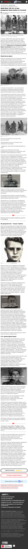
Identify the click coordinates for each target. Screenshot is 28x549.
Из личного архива (12, 36)
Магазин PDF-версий (7, 498)
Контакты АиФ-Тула (18, 502)
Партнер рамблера (12, 542)
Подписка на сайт (6, 502)
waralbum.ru (5, 85)
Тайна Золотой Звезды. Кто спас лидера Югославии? (13, 377)
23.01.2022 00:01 (4, 5)
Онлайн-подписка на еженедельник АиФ (12, 500)
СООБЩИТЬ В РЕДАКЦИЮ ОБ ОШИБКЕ (11, 507)
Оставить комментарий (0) (14, 475)
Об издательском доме (7, 496)
